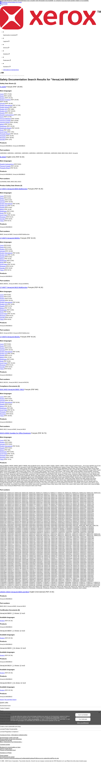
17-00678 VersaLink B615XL (10, 337)
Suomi (2, 116)
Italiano (2, 124)
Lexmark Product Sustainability (8, 729)
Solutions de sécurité (6, 740)
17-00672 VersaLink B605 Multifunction (13, 189)
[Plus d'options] (50, 5)
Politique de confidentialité (52, 717)
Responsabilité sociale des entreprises (11, 739)
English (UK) (3, 109)
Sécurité (50, 758)
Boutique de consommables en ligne (10, 747)
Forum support (4, 755)
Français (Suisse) (5, 122)
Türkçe (2, 220)
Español (2, 113)
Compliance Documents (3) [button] (10, 386)
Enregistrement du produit (7, 757)
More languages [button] (6, 91)
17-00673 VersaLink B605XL (10, 238)
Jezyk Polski (3, 132)
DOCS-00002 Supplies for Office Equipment (15, 433)
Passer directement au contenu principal (11, 0)
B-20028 (3, 157)
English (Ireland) (4, 107)
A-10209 (3, 87)
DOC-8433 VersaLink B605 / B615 (12, 389)
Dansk (2, 96)
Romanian (3, 137)
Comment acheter (5, 744)
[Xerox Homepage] (50, 29)
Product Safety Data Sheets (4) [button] (11, 185)
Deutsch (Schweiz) (5, 99)
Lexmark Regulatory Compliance (9, 731)
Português (3, 135)
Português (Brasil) (5, 134)
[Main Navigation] (50, 73)
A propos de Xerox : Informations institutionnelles (13, 735)
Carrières (11, 758)
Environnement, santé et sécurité (9, 737)
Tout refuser (83, 719)
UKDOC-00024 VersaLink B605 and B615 (14, 592)
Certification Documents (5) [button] (10, 610)
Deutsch (2, 98)
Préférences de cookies (41, 758)
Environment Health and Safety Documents (12, 75)
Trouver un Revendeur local (8, 750)
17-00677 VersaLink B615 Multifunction (13, 287)
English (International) (6, 105)
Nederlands (3, 126)
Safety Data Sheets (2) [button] (8, 83)
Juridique (31, 758)
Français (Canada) (5, 120)
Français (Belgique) (5, 118)
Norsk (1, 130)
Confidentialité (25, 758)
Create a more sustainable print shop (10, 726)
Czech (2, 94)
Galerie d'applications (6, 748)
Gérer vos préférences (83, 722)
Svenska (2, 139)
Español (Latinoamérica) (7, 115)
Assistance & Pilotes (6, 752)
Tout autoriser (83, 715)
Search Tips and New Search (8, 699)
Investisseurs (17, 758)
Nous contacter (4, 758)
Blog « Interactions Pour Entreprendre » (11, 742)
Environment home (5, 705)
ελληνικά (2, 103)
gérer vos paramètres (33, 719)
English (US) (3, 111)
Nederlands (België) (5, 128)
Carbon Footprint (4, 708)
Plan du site (55, 758)
